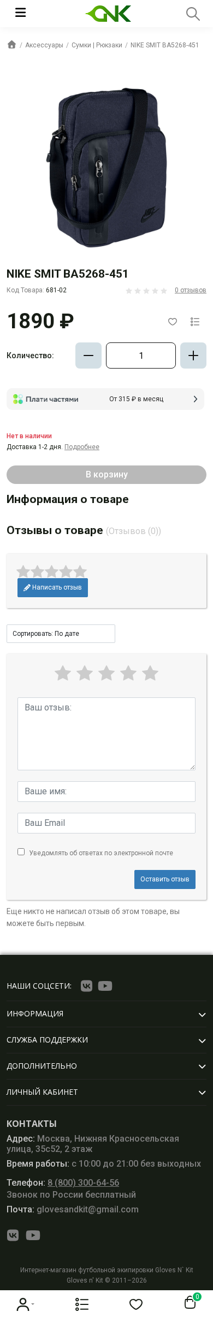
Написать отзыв (56, 587)
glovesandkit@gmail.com (73, 1209)
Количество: (30, 355)
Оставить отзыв (165, 879)
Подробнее (81, 447)
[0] (188, 1302)
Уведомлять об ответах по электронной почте (101, 853)
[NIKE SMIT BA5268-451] (106, 167)
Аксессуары (44, 45)
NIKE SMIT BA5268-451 (165, 45)
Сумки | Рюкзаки (97, 45)
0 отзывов (190, 290)
